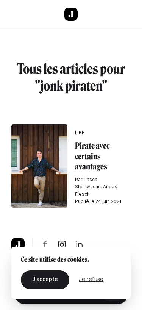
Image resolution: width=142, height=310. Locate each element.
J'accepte (45, 279)
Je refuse (91, 279)
